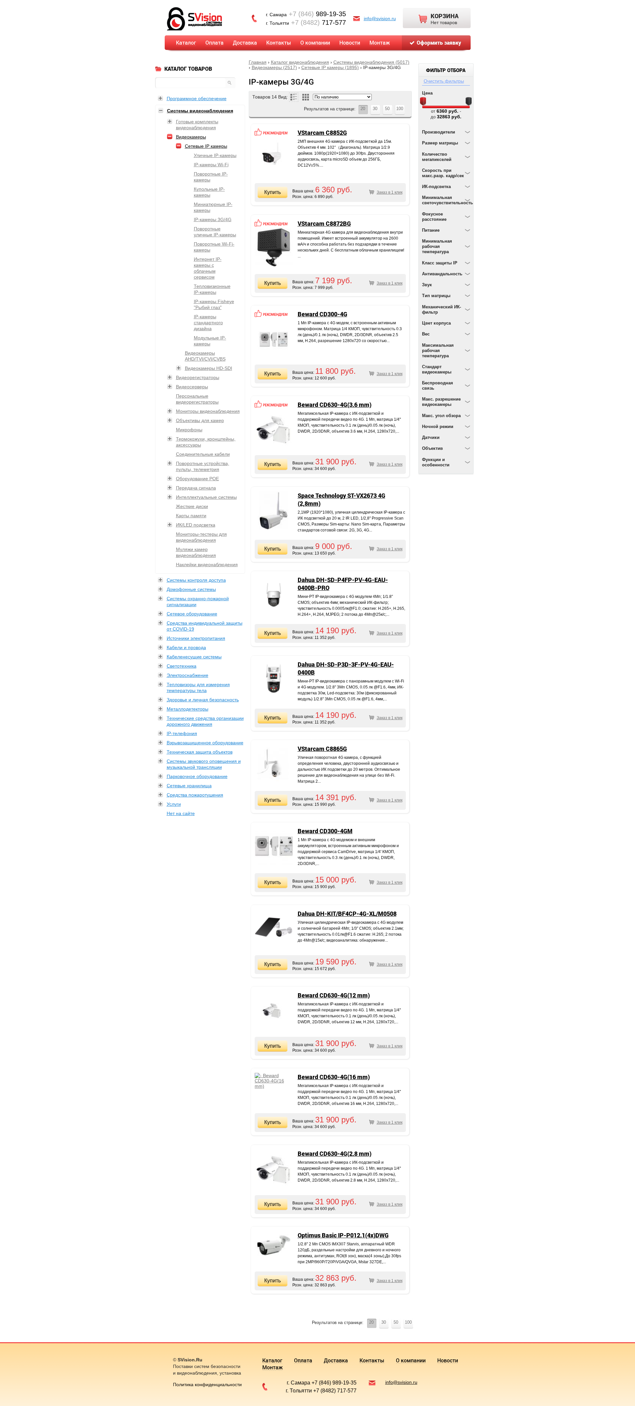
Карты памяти (191, 515)
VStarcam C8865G (322, 749)
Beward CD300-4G (322, 314)
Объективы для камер (200, 420)
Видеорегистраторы (197, 377)
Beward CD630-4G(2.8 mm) (334, 1153)
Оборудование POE (197, 478)
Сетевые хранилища (189, 785)
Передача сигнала (196, 487)
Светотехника (181, 666)
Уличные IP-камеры (215, 155)
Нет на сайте (181, 813)
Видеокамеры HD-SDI (208, 368)
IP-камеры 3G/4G (213, 219)
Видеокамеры (191, 136)
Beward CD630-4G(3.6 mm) (334, 405)
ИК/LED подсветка (195, 524)
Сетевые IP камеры (206, 146)
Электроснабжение (187, 675)
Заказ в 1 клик (389, 192)
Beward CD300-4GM (325, 831)
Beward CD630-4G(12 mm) (334, 995)
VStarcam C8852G (322, 133)
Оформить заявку (439, 42)
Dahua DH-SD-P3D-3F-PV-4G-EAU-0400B (346, 668)
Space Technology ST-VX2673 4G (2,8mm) (341, 499)
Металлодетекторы (187, 709)
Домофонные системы (191, 589)
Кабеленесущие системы (194, 656)
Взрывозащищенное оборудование (205, 742)
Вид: (283, 96)
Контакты (278, 42)
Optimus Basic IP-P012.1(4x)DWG (343, 1235)
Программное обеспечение (197, 98)
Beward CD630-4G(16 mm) (334, 1077)
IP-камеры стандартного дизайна (208, 322)
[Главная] (194, 18)
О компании (315, 42)
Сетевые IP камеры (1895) (330, 67)
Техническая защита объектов (200, 752)
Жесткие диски (192, 506)
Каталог (186, 42)
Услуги (174, 804)
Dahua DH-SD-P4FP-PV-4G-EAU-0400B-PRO (343, 584)
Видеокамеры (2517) (274, 67)
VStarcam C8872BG (324, 223)
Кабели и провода (186, 647)
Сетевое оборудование (192, 613)
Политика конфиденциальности (207, 1384)
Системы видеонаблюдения (200, 110)
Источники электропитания (196, 638)
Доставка (245, 42)
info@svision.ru (380, 18)
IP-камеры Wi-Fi (211, 164)
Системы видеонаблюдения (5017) (371, 62)
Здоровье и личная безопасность (203, 699)
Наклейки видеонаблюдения (207, 564)
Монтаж (379, 42)
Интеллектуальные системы (206, 497)
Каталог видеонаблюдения (300, 62)
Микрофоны (189, 429)
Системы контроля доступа (196, 580)
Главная (258, 62)
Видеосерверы (192, 386)
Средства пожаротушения (195, 795)
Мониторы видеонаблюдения (208, 411)
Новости (349, 42)
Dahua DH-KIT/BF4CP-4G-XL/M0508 (347, 914)
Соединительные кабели (203, 454)
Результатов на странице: (330, 108)
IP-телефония (182, 733)
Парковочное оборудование (197, 776)
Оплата (214, 42)
